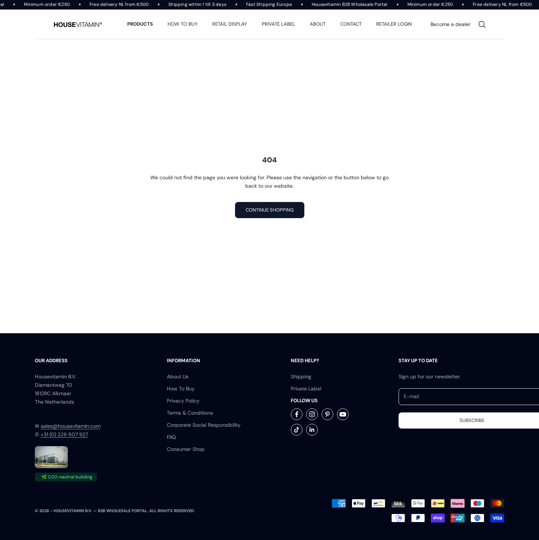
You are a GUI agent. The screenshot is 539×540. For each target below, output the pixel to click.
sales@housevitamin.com (70, 426)
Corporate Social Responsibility (204, 425)
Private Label (306, 388)
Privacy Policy (183, 400)
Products (140, 24)
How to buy (183, 24)
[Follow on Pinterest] (327, 414)
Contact (351, 24)
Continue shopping (270, 210)
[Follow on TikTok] (296, 429)
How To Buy (181, 388)
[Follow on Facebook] (296, 414)
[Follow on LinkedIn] (312, 429)
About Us (177, 376)
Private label (278, 24)
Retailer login (394, 24)
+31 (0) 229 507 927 (64, 434)
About (318, 24)
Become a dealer (450, 24)
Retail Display (229, 24)
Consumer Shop (186, 449)
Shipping (301, 376)
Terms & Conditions (190, 412)
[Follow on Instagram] (312, 414)
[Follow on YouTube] (342, 414)
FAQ (171, 437)
